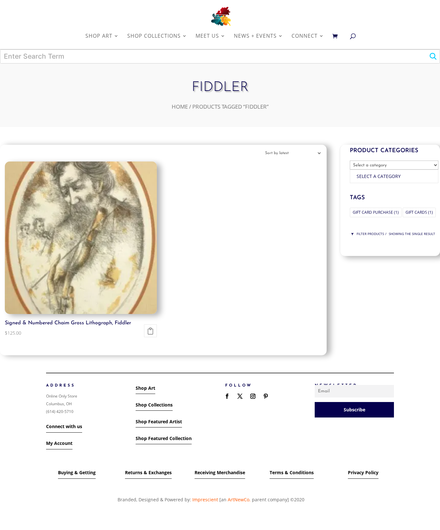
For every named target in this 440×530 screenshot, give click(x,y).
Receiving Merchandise (220, 472)
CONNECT (305, 36)
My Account (59, 443)
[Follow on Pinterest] (266, 396)
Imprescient (205, 499)
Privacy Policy (363, 472)
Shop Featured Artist (159, 421)
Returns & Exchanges (148, 472)
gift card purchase (376, 212)
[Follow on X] (240, 396)
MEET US (207, 36)
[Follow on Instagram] (253, 396)
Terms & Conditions (292, 472)
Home (180, 106)
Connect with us (64, 426)
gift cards (419, 212)
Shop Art (145, 388)
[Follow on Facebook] (227, 396)
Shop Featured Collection (164, 438)
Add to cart (150, 330)
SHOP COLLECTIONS (154, 36)
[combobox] (394, 176)
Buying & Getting (77, 472)
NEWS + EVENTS (255, 36)
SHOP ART (98, 36)
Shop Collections (154, 405)
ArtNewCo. (239, 499)
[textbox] (379, 176)
